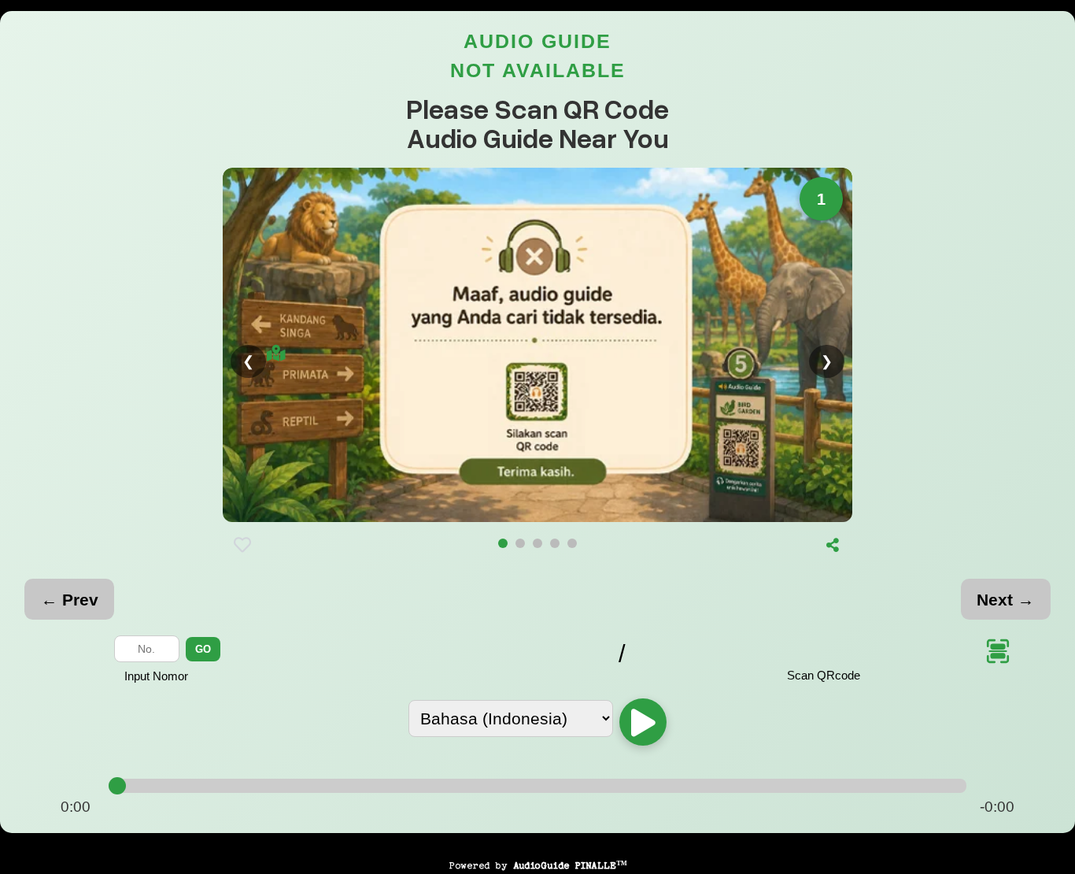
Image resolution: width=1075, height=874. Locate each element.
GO (203, 649)
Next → (1005, 600)
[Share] (832, 544)
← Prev (69, 600)
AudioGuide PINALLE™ (570, 865)
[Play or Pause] (643, 722)
